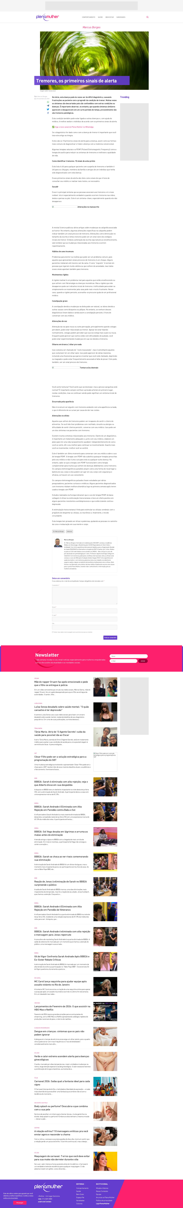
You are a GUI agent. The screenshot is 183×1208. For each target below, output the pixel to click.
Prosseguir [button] (19, 1203)
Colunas (79, 1203)
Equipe (98, 1194)
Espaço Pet (80, 1197)
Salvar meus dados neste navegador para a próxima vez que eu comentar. (73, 632)
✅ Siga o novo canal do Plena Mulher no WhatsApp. (73, 127)
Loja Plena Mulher (103, 1203)
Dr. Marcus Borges (58, 531)
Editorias (80, 1184)
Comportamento (88, 17)
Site (53, 623)
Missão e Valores (102, 1188)
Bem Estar (110, 17)
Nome (54, 607)
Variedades (120, 17)
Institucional (102, 1184)
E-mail (54, 615)
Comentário (55, 585)
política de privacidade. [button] (10, 1198)
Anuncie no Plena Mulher (105, 1197)
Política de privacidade (104, 1200)
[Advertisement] (91, 5)
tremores (69, 531)
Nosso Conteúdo (102, 1191)
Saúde (100, 17)
